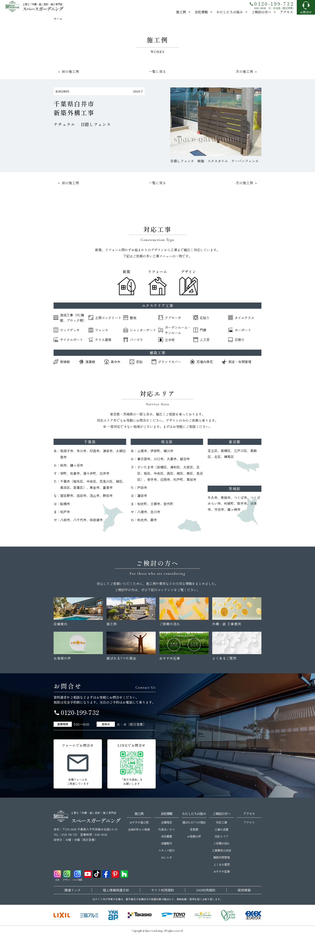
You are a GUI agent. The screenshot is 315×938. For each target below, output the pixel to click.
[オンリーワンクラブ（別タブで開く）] (228, 915)
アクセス (286, 11)
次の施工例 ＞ (247, 71)
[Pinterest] (115, 874)
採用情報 (244, 890)
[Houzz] (124, 874)
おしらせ (166, 857)
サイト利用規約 (162, 890)
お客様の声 (194, 836)
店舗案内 (166, 843)
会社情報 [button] (201, 11)
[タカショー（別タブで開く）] (139, 915)
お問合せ (306, 12)
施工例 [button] (181, 11)
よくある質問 (221, 864)
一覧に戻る (157, 71)
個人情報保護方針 (116, 890)
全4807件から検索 (139, 829)
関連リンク (72, 890)
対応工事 (221, 822)
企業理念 (166, 822)
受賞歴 (194, 829)
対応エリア (221, 836)
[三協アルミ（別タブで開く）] (89, 915)
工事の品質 (221, 829)
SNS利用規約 (205, 890)
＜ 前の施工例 (68, 71)
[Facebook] (106, 874)
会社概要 (166, 836)
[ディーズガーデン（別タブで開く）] (203, 915)
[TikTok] (96, 874)
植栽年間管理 (221, 857)
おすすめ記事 (221, 871)
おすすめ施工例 (138, 822)
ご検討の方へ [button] (261, 11)
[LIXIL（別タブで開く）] (62, 915)
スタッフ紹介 (166, 850)
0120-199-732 (271, 3)
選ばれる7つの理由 (193, 822)
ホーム (58, 18)
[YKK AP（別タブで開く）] (113, 915)
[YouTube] (87, 874)
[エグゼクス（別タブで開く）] (253, 915)
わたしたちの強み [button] (230, 11)
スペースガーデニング (42, 8)
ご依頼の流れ (221, 843)
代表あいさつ (166, 829)
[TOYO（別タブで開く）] (173, 915)
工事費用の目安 (221, 850)
